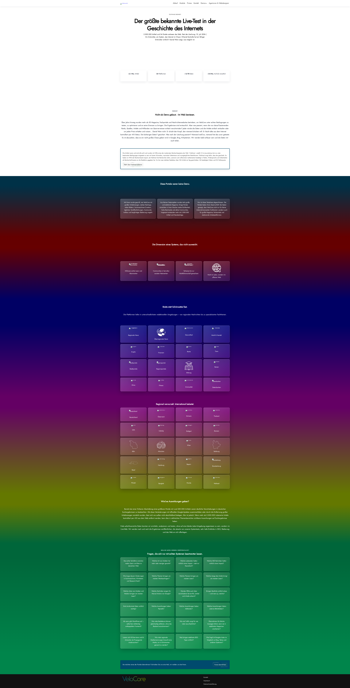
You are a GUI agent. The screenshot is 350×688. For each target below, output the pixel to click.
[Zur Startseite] (124, 3)
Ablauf (175, 3)
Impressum (207, 681)
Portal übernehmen (220, 665)
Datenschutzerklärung (210, 684)
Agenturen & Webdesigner (219, 3)
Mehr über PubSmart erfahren (133, 165)
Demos (203, 3)
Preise (189, 3)
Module (182, 3)
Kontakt (196, 3)
